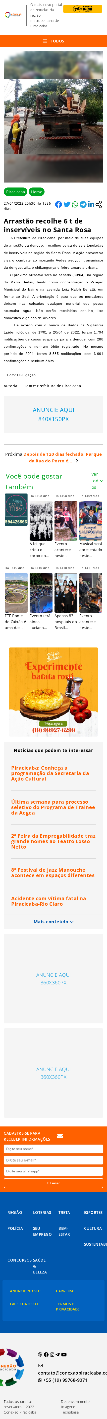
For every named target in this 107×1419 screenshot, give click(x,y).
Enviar (54, 1183)
